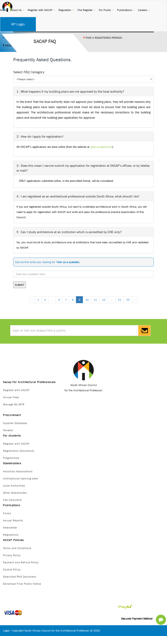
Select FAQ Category (28, 72)
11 (95, 299)
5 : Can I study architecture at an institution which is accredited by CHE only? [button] (69, 232)
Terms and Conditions (17, 548)
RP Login (18, 24)
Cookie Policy (12, 569)
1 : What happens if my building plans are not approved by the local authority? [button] (70, 91)
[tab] (83, 91)
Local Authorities (14, 485)
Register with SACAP (16, 390)
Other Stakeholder (15, 492)
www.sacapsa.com (101, 146)
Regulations (11, 534)
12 (103, 299)
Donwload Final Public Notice (22, 583)
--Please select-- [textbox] (25, 79)
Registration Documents (18, 450)
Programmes (11, 457)
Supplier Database (15, 423)
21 (119, 299)
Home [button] (3, 10)
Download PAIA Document (19, 576)
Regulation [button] (66, 10)
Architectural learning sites (20, 478)
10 (87, 299)
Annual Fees (11, 397)
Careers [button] (144, 10)
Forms (7, 513)
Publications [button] (126, 10)
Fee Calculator (12, 499)
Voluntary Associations (18, 471)
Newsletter (10, 527)
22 (128, 299)
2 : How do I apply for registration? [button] (39, 136)
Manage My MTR (13, 404)
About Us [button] (17, 10)
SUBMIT (19, 284)
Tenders (8, 430)
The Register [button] (86, 10)
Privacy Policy (12, 555)
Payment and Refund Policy (20, 562)
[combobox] (83, 79)
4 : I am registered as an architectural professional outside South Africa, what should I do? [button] (77, 196)
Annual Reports (13, 520)
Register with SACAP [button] (41, 10)
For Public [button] (106, 10)
